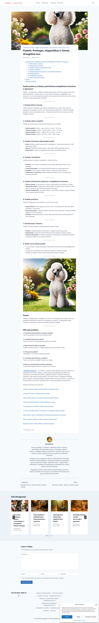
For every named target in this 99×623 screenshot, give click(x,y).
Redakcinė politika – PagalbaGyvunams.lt (50, 596)
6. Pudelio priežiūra (33, 73)
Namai (38, 3)
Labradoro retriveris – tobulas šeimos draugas (36, 393)
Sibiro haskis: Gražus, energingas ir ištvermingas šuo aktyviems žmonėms (44, 415)
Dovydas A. (27, 57)
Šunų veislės (61, 47)
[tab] (46, 535)
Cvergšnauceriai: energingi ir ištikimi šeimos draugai (38, 406)
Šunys (67, 47)
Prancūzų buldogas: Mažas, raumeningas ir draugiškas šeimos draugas (44, 410)
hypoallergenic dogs (29, 429)
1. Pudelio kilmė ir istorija (35, 63)
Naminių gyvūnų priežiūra (42, 47)
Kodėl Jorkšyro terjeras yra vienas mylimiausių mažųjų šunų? (40, 397)
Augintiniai (26, 47)
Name (23, 574)
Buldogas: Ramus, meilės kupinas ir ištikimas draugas (38, 423)
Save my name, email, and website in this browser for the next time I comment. (43, 578)
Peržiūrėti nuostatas (90, 616)
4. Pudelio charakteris (34, 69)
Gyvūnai (32, 47)
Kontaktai (60, 3)
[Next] (85, 517)
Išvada (27, 79)
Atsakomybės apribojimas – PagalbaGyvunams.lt (50, 604)
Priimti (67, 616)
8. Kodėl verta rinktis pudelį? (36, 77)
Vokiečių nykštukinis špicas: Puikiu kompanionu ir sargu (39, 402)
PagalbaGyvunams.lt (30, 370)
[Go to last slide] (13, 517)
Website (63, 574)
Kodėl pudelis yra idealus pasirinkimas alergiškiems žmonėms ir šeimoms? (47, 61)
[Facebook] (19, 596)
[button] (96, 604)
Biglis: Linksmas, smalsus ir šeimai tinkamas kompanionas (40, 419)
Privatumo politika (77, 620)
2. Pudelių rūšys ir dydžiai (35, 65)
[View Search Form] (93, 3)
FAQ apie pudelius (31, 81)
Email (43, 574)
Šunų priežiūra (54, 47)
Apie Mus (84, 620)
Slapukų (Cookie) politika (43, 593)
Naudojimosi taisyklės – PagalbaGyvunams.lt (49, 608)
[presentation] (19, 505)
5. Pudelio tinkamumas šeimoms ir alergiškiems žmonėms (45, 71)
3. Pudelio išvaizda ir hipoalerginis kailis (39, 67)
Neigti (78, 616)
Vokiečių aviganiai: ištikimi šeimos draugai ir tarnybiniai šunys (41, 389)
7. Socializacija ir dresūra (35, 75)
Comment (24, 554)
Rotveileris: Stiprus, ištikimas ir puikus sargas (65, 484)
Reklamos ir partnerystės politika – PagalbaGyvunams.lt (49, 599)
